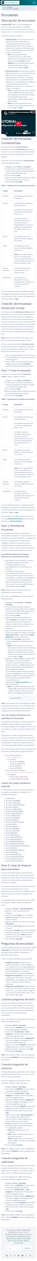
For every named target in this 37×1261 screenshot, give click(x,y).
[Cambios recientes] (18, 1256)
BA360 (10, 9)
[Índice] (26, 1256)
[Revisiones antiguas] (11, 1256)
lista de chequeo (16, 521)
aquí (26, 67)
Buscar (27, 1248)
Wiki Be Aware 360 (11, 2)
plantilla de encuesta (15, 519)
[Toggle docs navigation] (33, 2)
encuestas (9, 7)
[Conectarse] (30, 1256)
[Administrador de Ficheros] (22, 1256)
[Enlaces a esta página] (14, 1256)
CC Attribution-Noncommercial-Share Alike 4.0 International (19, 1241)
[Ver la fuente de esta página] (7, 1256)
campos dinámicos (22, 682)
